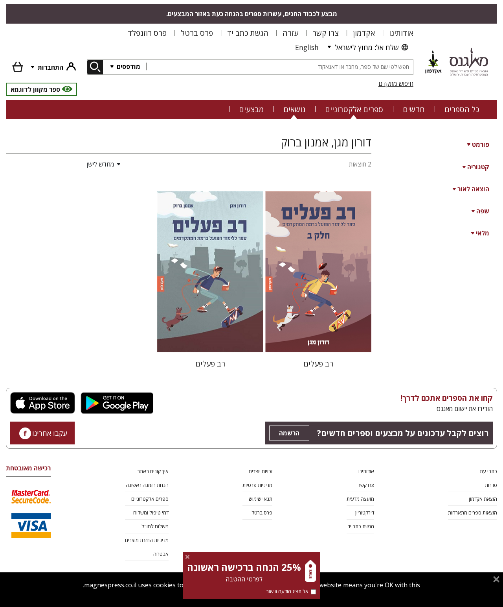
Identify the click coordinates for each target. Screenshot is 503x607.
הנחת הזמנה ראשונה (147, 485)
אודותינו (401, 33)
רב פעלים (318, 363)
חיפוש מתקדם (395, 83)
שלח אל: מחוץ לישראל (366, 47)
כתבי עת (488, 471)
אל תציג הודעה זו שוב (287, 591)
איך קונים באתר (153, 471)
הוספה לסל (318, 340)
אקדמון (364, 33)
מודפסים (127, 66)
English (307, 47)
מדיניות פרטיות (257, 485)
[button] (65, 164)
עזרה (290, 33)
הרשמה (289, 433)
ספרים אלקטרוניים (354, 109)
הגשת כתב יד (247, 33)
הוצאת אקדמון (483, 498)
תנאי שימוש (260, 498)
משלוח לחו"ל (155, 526)
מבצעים (251, 109)
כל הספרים (461, 109)
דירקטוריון (364, 512)
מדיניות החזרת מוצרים (147, 540)
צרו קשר (325, 33)
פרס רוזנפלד (147, 33)
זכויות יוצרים (260, 471)
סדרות (491, 485)
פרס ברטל (197, 33)
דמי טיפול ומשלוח (151, 512)
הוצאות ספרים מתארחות (472, 512)
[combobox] (279, 67)
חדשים (414, 109)
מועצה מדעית (360, 498)
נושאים (294, 109)
